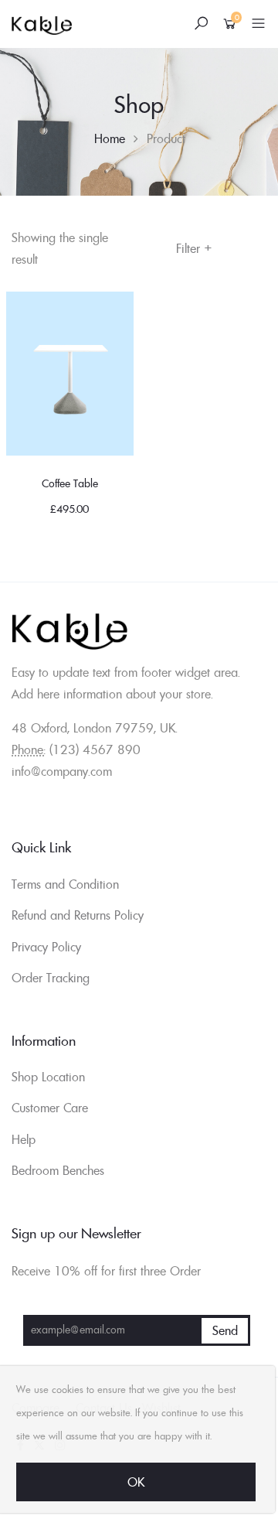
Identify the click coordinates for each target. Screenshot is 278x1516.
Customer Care (50, 1107)
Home (109, 138)
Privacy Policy (46, 946)
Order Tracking (51, 977)
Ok (135, 1482)
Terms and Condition (65, 884)
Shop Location (48, 1076)
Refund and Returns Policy (78, 915)
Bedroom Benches (58, 1170)
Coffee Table (70, 483)
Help (24, 1139)
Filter (194, 248)
